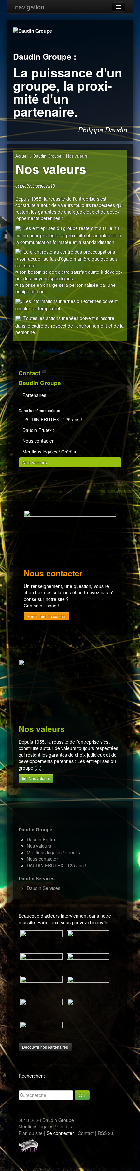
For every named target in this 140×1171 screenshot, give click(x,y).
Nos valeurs (34, 462)
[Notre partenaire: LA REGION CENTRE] (88, 962)
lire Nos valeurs (36, 778)
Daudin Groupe (47, 156)
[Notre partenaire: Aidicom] (41, 1030)
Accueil (21, 156)
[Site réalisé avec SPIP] (28, 1145)
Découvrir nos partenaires (45, 1047)
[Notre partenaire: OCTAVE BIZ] (41, 962)
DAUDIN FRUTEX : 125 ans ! (52, 419)
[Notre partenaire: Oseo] (41, 1008)
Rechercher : (32, 1075)
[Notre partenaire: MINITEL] (88, 939)
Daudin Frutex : (38, 430)
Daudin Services (43, 888)
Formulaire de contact (46, 616)
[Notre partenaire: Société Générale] (88, 1008)
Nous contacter (38, 441)
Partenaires (34, 395)
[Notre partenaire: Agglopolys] (41, 985)
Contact (86, 1133)
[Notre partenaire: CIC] (88, 985)
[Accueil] (32, 30)
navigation (29, 6)
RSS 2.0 (106, 1133)
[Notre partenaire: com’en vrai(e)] (41, 939)
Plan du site (31, 1133)
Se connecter (60, 1133)
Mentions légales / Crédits (49, 451)
